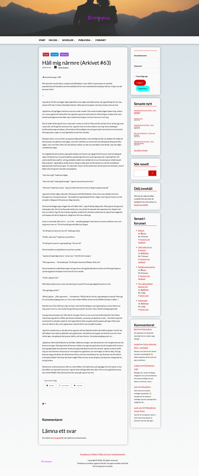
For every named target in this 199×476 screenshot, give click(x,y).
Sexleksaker (143, 300)
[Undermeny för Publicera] (91, 40)
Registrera (142, 88)
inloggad (57, 438)
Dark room (144, 296)
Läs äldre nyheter (141, 150)
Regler (94, 454)
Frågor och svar (104, 454)
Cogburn (137, 365)
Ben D (136, 329)
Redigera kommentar (146, 267)
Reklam (141, 230)
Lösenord (138, 66)
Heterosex (64, 54)
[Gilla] (43, 403)
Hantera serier (138, 118)
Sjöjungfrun (147, 329)
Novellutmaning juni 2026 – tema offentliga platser (144, 142)
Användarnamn (140, 55)
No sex (46, 54)
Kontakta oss (85, 454)
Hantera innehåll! (141, 205)
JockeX (137, 344)
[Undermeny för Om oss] (58, 40)
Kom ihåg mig (141, 76)
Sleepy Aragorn (63, 67)
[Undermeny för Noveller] (74, 40)
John (136, 387)
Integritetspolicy (118, 454)
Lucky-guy (138, 408)
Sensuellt (55, 54)
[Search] (152, 173)
